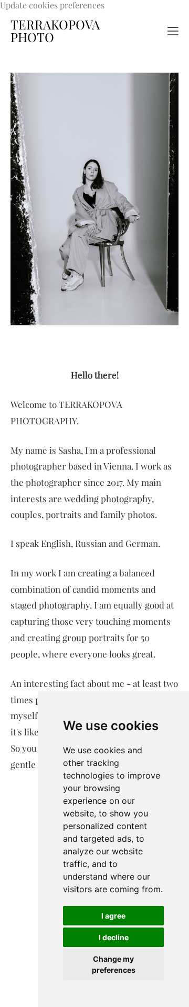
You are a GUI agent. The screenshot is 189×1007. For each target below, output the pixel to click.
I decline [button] (114, 937)
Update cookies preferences (52, 5)
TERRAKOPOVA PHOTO (55, 31)
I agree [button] (113, 915)
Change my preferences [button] (113, 964)
